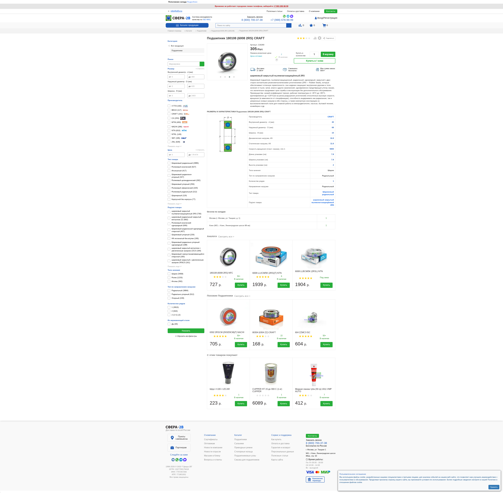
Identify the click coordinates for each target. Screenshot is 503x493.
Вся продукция (177, 46)
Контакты (330, 11)
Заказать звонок (255, 17)
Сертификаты (211, 439)
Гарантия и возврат (280, 448)
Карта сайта (277, 460)
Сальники (239, 443)
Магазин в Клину (212, 456)
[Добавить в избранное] (320, 38)
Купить (240, 285)
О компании (314, 11)
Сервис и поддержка (281, 435)
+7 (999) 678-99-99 (281, 19)
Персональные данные (282, 452)
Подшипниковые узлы (245, 456)
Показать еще (174, 146)
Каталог (238, 435)
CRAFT (331, 117)
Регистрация (330, 18)
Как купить (276, 439)
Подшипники (240, 439)
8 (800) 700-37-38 (252, 19)
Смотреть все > (226, 236)
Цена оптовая (256, 56)
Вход (320, 18)
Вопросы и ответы (213, 460)
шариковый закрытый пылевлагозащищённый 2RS (322, 202)
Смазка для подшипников (246, 460)
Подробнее (192, 2)
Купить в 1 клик (314, 60)
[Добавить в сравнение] (315, 38)
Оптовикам (209, 443)
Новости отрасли (212, 452)
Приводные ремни (243, 448)
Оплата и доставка (295, 11)
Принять (494, 487)
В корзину (328, 54)
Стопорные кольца (243, 452)
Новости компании (213, 448)
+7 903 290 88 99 (281, 6)
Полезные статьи (274, 11)
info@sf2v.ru (176, 11)
